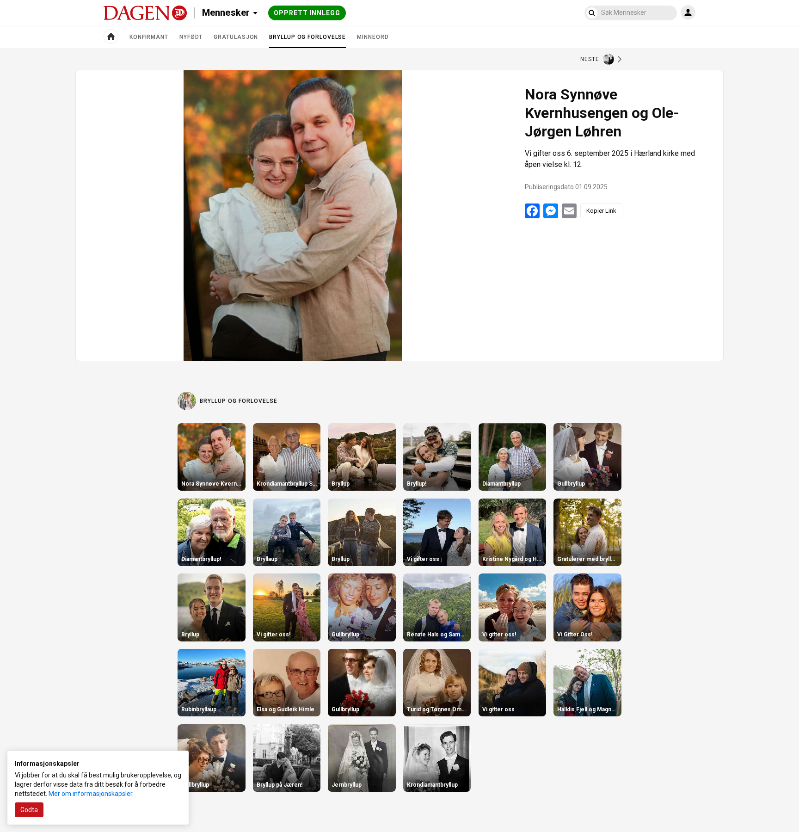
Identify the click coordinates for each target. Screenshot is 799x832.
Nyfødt (191, 37)
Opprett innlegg (307, 13)
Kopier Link (601, 210)
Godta (29, 810)
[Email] (569, 210)
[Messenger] (550, 210)
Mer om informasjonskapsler (90, 793)
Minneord (372, 37)
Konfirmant (148, 37)
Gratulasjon (236, 37)
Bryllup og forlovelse (307, 41)
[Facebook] (532, 210)
